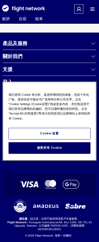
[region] (49, 121)
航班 (6, 19)
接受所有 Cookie (49, 147)
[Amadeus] (46, 206)
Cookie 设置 (49, 133)
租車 (39, 19)
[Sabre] (75, 206)
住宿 (22, 19)
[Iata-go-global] (20, 206)
